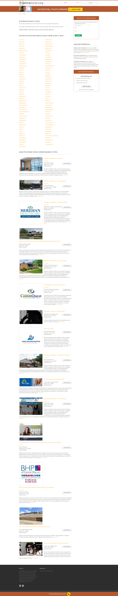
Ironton (21, 83)
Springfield (48, 127)
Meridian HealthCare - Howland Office (55, 202)
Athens (21, 41)
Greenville (22, 79)
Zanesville (22, 146)
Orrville (21, 113)
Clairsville (48, 61)
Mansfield (48, 92)
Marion (47, 94)
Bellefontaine (49, 46)
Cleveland (22, 63)
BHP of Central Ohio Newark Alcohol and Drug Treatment (36, 487)
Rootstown (22, 124)
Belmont (22, 48)
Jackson (48, 83)
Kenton (47, 85)
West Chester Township (51, 135)
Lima (47, 87)
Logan (47, 89)
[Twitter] (20, 586)
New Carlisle (23, 109)
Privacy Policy (28, 581)
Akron (21, 39)
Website (47, 183)
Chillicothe (22, 59)
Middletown (22, 100)
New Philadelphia (24, 111)
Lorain (21, 92)
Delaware (48, 68)
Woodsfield (22, 142)
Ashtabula (48, 39)
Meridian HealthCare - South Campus (55, 260)
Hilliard (21, 81)
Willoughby (22, 140)
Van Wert (48, 131)
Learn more (67, 163)
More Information (85, 52)
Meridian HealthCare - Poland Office (55, 398)
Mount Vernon (23, 105)
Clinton (47, 63)
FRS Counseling (48, 328)
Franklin (22, 76)
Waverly (22, 135)
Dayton (21, 68)
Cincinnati (48, 59)
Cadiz (47, 52)
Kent (21, 85)
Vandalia (22, 133)
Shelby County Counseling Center (54, 379)
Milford (47, 100)
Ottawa (47, 113)
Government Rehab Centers (46, 571)
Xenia (21, 144)
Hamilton (48, 79)
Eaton (21, 72)
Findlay (48, 74)
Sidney (21, 127)
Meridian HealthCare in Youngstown (55, 181)
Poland (47, 118)
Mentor (47, 98)
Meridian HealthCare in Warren (53, 158)
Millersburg (22, 103)
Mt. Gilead (48, 105)
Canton (47, 55)
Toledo (48, 129)
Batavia (21, 44)
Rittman (21, 122)
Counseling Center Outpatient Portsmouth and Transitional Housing (40, 442)
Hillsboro (48, 81)
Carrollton (22, 57)
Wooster (48, 142)
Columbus (22, 65)
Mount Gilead (49, 103)
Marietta (22, 94)
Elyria (47, 72)
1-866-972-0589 (23, 29)
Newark (48, 111)
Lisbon (21, 89)
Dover (21, 70)
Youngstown (49, 144)
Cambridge (22, 55)
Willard (47, 137)
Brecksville (48, 50)
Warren (47, 133)
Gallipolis (48, 76)
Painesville (48, 116)
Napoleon (22, 107)
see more (65, 175)
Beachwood (49, 44)
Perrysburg (22, 118)
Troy (21, 131)
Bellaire (21, 46)
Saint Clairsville (50, 124)
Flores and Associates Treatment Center (56, 543)
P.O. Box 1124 (23, 116)
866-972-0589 (86, 86)
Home (20, 14)
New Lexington (49, 109)
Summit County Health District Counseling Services (34, 526)
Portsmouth (22, 120)
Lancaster (22, 87)
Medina (21, 98)
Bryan (21, 52)
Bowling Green (23, 50)
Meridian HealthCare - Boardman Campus (57, 355)
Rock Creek (49, 122)
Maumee (48, 96)
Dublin (47, 70)
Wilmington (48, 140)
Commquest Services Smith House (54, 285)
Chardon (48, 57)
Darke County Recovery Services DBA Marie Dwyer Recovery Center (39, 241)
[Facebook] (23, 586)
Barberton (48, 41)
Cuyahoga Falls (50, 65)
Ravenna (48, 120)
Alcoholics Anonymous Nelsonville (54, 311)
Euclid (21, 74)
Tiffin (21, 129)
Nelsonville (48, 107)
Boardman (48, 48)
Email (45, 183)
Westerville (22, 137)
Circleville (22, 61)
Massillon (22, 96)
